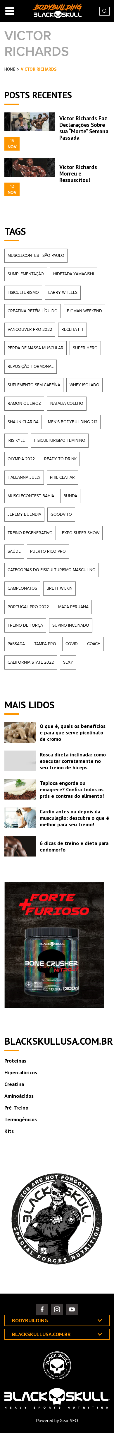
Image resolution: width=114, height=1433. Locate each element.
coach (94, 643)
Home (9, 69)
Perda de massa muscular (35, 347)
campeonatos (22, 588)
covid (71, 643)
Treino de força (25, 625)
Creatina (14, 1084)
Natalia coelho (66, 403)
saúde (14, 551)
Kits (9, 1131)
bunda (70, 495)
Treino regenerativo (30, 532)
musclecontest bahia (31, 495)
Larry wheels (62, 292)
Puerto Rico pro (48, 551)
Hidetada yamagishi (73, 274)
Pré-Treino (16, 1107)
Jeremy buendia (24, 514)
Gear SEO (69, 1420)
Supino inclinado (70, 625)
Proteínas (15, 1060)
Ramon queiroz (24, 403)
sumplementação (26, 274)
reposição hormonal (30, 366)
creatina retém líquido (33, 310)
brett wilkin (59, 588)
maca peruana (73, 606)
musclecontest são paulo (36, 255)
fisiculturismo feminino (59, 440)
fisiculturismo (23, 292)
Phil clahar (62, 477)
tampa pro (45, 643)
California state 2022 (31, 662)
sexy (68, 662)
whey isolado (84, 384)
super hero (85, 347)
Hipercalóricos (20, 1072)
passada (16, 643)
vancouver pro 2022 (30, 329)
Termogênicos (20, 1119)
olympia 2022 (21, 458)
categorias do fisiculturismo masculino (52, 569)
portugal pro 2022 (28, 606)
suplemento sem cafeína (34, 384)
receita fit (72, 329)
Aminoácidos (19, 1096)
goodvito (61, 514)
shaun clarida (23, 421)
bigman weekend (84, 310)
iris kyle (16, 440)
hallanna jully (24, 477)
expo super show (80, 532)
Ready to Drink (60, 458)
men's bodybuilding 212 (72, 421)
